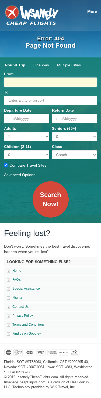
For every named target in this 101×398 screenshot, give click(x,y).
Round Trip (15, 65)
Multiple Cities (69, 65)
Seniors (64, 128)
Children (17, 146)
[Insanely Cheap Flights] (31, 14)
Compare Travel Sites (27, 165)
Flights (17, 297)
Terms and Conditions (28, 324)
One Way (41, 65)
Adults (10, 128)
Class (57, 146)
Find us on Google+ (26, 333)
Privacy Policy (22, 316)
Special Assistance (26, 288)
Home (16, 271)
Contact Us (20, 307)
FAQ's (16, 279)
